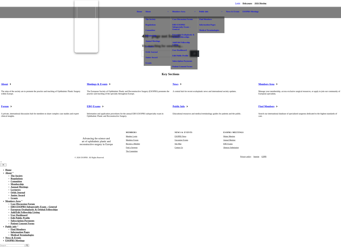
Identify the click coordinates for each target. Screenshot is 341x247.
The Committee (132, 151)
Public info (11, 226)
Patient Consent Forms (182, 66)
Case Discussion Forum (182, 19)
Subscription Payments (182, 61)
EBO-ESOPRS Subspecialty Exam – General (181, 27)
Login (237, 3)
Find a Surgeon (131, 148)
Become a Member (133, 144)
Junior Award (151, 57)
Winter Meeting (229, 136)
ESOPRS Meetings (251, 12)
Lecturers (149, 46)
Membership (150, 36)
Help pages (247, 3)
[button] (1, 162)
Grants (148, 63)
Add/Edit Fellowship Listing (181, 43)
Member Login (131, 136)
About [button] (148, 12)
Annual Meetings (152, 41)
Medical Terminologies (209, 30)
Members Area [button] (178, 12)
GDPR (263, 157)
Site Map (178, 144)
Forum (5, 106)
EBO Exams (93, 106)
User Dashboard (179, 50)
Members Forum (132, 140)
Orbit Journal (151, 52)
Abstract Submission (231, 148)
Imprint (256, 157)
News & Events (232, 12)
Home (139, 12)
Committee (150, 30)
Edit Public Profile (180, 56)
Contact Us (179, 148)
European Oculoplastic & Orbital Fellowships (183, 36)
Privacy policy (245, 157)
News (175, 84)
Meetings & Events (97, 84)
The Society (150, 19)
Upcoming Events (181, 140)
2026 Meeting (260, 3)
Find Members (205, 19)
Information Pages (207, 25)
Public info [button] (203, 12)
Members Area (266, 84)
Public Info (179, 106)
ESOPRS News (180, 136)
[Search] (27, 245)
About (4, 84)
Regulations (150, 25)
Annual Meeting (229, 140)
